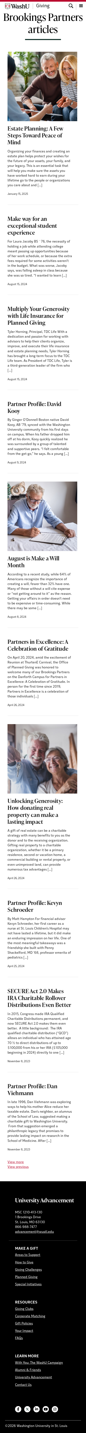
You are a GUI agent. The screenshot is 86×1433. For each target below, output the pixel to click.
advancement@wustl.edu (34, 1232)
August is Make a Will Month (33, 561)
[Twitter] (27, 1409)
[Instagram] (55, 1409)
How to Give (24, 1262)
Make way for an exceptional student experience (32, 225)
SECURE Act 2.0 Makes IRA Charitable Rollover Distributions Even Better (39, 998)
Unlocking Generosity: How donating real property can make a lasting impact (35, 811)
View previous (18, 1167)
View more (16, 1162)
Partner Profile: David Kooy (34, 407)
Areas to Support (27, 1255)
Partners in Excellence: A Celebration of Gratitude (38, 645)
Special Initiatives (28, 1284)
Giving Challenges (28, 1270)
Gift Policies (24, 1323)
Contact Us (23, 1385)
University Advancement (44, 1200)
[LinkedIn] (36, 1409)
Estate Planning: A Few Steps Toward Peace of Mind (35, 135)
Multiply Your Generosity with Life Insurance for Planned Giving (39, 315)
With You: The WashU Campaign (39, 1363)
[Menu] (81, 6)
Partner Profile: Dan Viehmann (32, 1089)
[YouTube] (46, 1409)
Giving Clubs (24, 1309)
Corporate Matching (30, 1316)
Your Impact (24, 1331)
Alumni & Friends (28, 1370)
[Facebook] (18, 1409)
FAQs (19, 1338)
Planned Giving (26, 1277)
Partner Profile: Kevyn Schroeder (35, 906)
